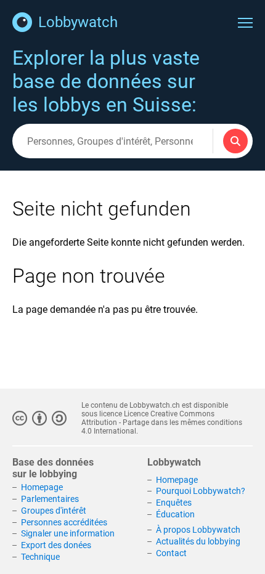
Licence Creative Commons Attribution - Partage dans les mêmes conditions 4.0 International (161, 422)
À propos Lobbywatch (198, 530)
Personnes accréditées (64, 522)
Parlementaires (50, 499)
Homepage (42, 487)
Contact (171, 553)
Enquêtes (174, 502)
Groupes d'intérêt (53, 510)
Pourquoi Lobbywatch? (200, 491)
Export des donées (56, 545)
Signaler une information (68, 533)
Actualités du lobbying (198, 541)
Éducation (175, 514)
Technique (40, 557)
